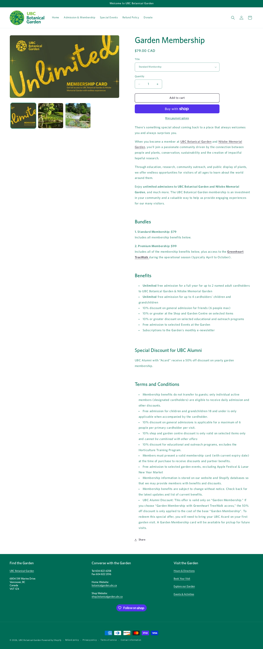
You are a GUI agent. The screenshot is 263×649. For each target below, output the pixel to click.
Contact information (131, 640)
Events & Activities (184, 594)
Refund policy (72, 640)
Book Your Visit (182, 578)
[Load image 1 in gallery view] (23, 115)
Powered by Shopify (51, 640)
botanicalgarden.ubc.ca (104, 585)
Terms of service (109, 640)
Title (137, 59)
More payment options (177, 118)
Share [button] (142, 539)
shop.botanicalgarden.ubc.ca (107, 596)
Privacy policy (90, 640)
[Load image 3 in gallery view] (78, 115)
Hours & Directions (184, 571)
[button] (233, 18)
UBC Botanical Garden (196, 141)
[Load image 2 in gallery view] (50, 115)
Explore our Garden (184, 586)
